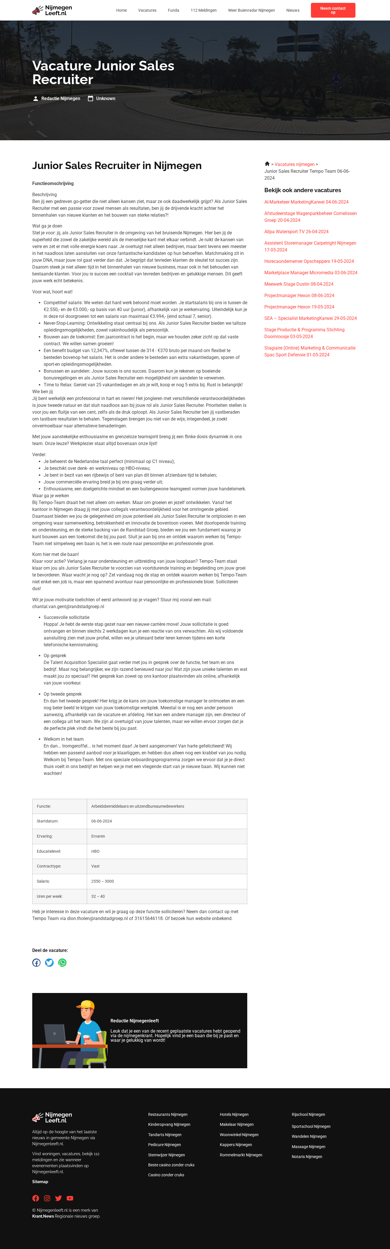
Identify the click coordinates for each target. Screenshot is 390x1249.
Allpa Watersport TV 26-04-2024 (296, 231)
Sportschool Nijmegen (311, 1126)
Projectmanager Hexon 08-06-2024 (299, 295)
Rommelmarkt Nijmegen (241, 1155)
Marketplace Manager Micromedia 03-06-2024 (310, 272)
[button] (36, 962)
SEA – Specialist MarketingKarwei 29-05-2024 (310, 318)
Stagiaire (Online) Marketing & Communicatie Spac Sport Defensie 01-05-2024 (309, 351)
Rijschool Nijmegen (308, 1114)
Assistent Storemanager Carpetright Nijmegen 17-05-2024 (310, 246)
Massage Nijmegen (308, 1146)
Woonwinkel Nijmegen (239, 1134)
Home (121, 10)
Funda (173, 10)
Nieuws (292, 10)
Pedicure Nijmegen (164, 1144)
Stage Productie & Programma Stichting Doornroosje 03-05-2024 (304, 333)
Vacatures (147, 10)
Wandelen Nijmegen (309, 1136)
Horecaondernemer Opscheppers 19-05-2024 (309, 261)
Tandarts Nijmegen (165, 1134)
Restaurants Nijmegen (168, 1114)
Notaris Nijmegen (307, 1156)
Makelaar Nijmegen (237, 1124)
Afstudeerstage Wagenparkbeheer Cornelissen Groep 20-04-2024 (310, 217)
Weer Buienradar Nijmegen (251, 10)
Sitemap (40, 1181)
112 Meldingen (204, 10)
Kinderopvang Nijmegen (169, 1124)
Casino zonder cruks (166, 1175)
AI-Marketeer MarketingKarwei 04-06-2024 (306, 202)
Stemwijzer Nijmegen (166, 1155)
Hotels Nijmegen (234, 1114)
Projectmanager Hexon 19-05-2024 (299, 307)
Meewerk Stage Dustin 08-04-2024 (298, 284)
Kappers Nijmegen (236, 1144)
